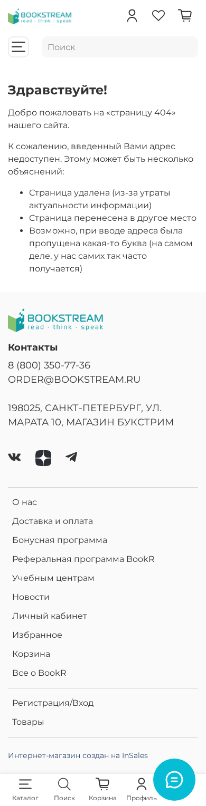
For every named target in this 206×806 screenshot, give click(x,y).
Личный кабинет (49, 616)
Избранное (37, 635)
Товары (28, 722)
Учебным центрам (53, 578)
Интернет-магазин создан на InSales (78, 755)
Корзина (31, 654)
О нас (24, 502)
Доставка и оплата (52, 521)
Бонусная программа (59, 540)
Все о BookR (39, 673)
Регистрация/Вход (52, 703)
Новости (31, 597)
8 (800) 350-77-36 (49, 365)
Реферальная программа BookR (83, 559)
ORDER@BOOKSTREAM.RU (74, 379)
